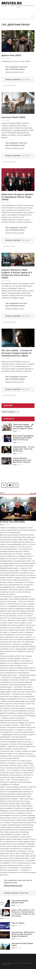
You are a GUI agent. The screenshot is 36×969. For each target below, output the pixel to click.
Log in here (25, 79)
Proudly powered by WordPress (10, 963)
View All (33, 493)
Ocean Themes (6, 965)
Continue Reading (9, 85)
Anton (3, 58)
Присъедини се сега (14, 72)
